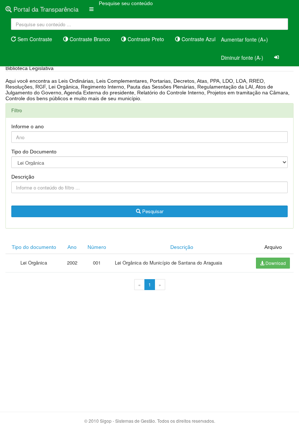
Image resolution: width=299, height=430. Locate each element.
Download (275, 263)
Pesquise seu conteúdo (126, 3)
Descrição (22, 177)
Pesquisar (152, 211)
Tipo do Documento (34, 152)
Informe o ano (27, 126)
